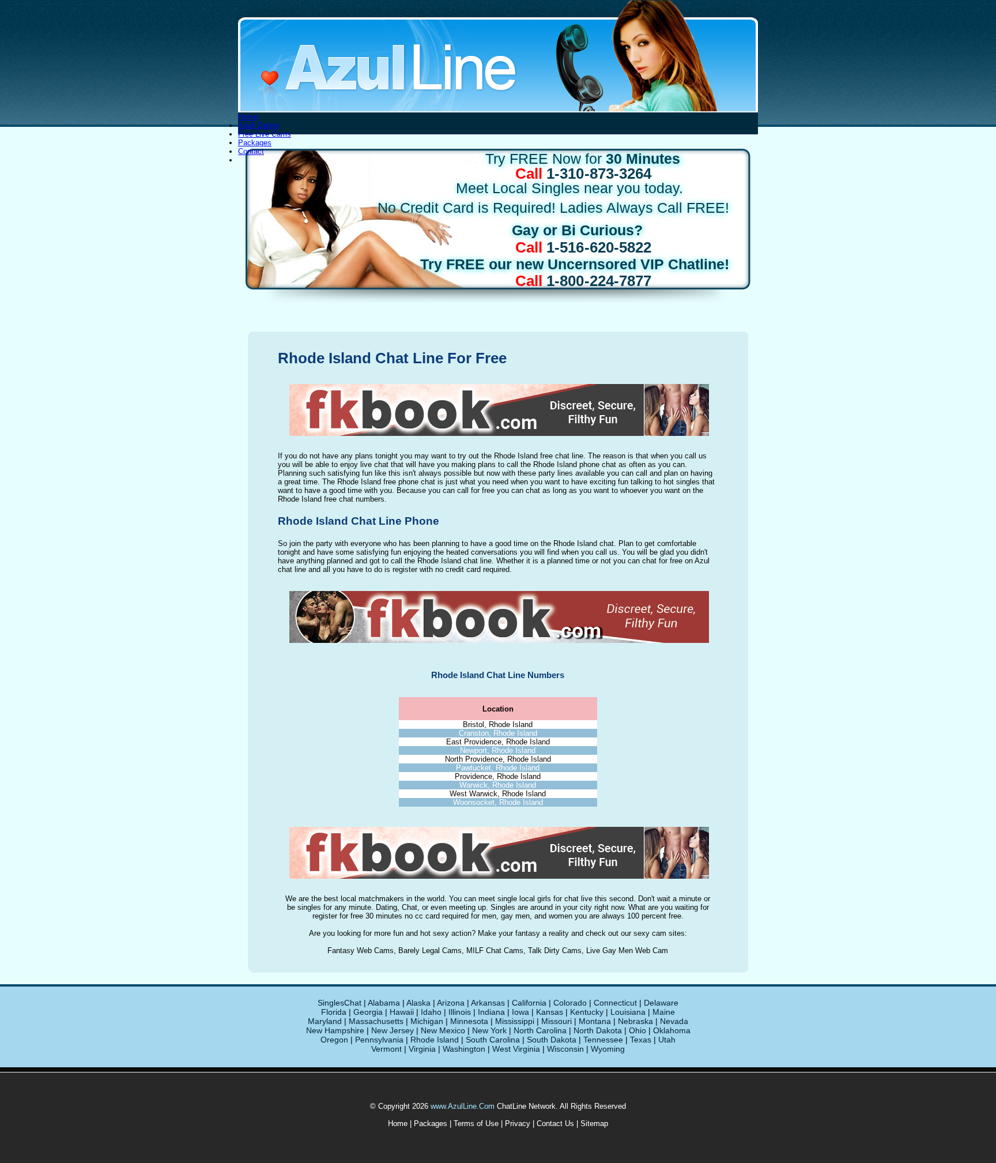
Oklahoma (672, 1030)
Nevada (674, 1021)
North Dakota (598, 1030)
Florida (333, 1012)
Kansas (549, 1012)
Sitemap (594, 1123)
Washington (464, 1048)
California (529, 1002)
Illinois (459, 1012)
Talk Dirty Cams (555, 950)
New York (489, 1030)
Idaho (431, 1012)
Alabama (384, 1002)
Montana (595, 1021)
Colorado (570, 1002)
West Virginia (516, 1048)
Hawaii (402, 1012)
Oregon (334, 1039)
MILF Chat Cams (494, 950)
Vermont (386, 1048)
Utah (667, 1039)
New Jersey (392, 1030)
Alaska (418, 1002)
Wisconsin (565, 1048)
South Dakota (551, 1039)
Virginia (422, 1048)
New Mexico (443, 1030)
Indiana (491, 1012)
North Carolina (540, 1030)
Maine (663, 1012)
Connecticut (615, 1002)
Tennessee (603, 1039)
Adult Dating (258, 125)
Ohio (637, 1030)
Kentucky (586, 1012)
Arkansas (488, 1002)
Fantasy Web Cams (360, 950)
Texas (640, 1039)
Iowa (520, 1012)
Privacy (517, 1123)
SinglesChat (339, 1002)
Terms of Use (476, 1123)
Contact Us (555, 1123)
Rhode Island (434, 1039)
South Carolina (493, 1039)
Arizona (451, 1002)
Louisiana (628, 1012)
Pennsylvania (379, 1039)
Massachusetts (376, 1021)
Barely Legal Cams (430, 950)
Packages (254, 142)
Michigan (426, 1021)
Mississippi (514, 1021)
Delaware (661, 1002)
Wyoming (608, 1048)
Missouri (556, 1021)
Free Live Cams (264, 134)
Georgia (368, 1012)
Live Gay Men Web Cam (627, 950)
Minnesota (469, 1021)
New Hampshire (335, 1030)
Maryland (325, 1021)
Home (248, 116)
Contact (251, 151)
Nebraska (635, 1021)
